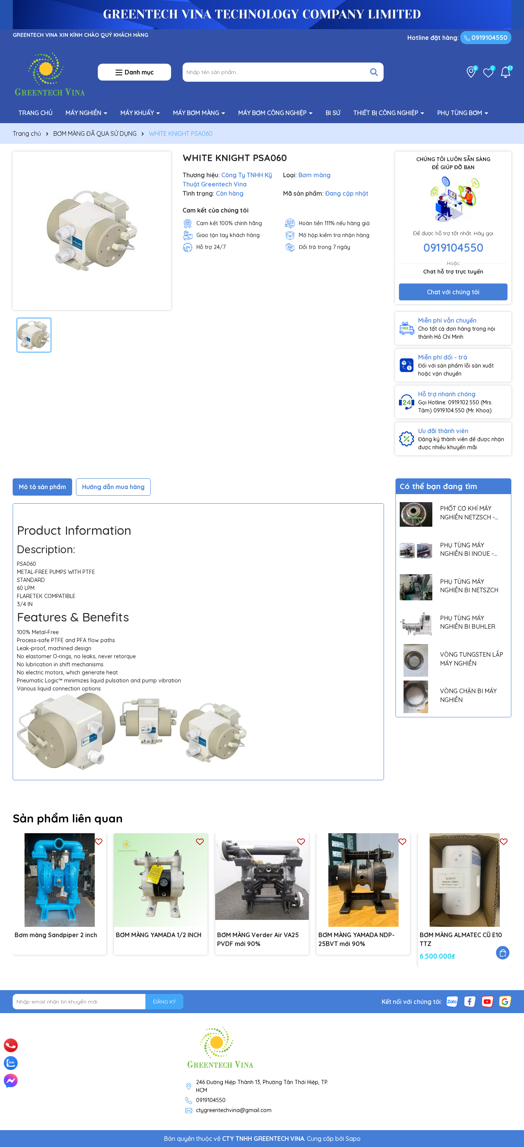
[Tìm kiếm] (374, 72)
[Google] (505, 1001)
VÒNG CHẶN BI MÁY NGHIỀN (468, 695)
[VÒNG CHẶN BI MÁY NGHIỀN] (416, 697)
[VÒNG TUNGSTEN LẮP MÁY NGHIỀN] (416, 660)
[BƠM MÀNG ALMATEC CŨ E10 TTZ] (464, 880)
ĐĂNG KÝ (164, 1001)
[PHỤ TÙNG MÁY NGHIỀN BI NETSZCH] (416, 587)
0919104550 (489, 37)
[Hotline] (11, 1045)
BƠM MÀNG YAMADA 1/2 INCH (158, 935)
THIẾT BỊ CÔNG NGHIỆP (386, 113)
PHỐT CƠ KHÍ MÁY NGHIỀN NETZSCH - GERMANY (467, 512)
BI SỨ (333, 113)
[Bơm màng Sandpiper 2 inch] (59, 880)
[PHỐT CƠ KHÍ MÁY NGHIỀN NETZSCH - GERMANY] (416, 514)
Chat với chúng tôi (453, 292)
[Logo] (49, 71)
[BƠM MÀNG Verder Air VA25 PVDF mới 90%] (262, 880)
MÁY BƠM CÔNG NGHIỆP (273, 113)
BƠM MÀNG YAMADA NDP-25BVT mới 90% (356, 939)
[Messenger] (11, 1081)
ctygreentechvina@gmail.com (234, 1110)
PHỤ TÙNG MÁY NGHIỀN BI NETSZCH (469, 586)
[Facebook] (470, 1001)
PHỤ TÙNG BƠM (460, 113)
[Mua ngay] (502, 952)
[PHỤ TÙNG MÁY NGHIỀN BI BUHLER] (416, 624)
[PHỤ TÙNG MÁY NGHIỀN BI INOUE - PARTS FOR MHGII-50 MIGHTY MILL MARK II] (416, 550)
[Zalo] (452, 1001)
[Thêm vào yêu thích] (98, 841)
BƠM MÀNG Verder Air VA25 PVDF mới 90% (258, 939)
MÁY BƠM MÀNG (197, 113)
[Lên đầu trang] (507, 1035)
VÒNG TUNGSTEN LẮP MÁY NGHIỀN (471, 659)
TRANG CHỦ (35, 113)
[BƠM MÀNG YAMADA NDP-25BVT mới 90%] (363, 880)
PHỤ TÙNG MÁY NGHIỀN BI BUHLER (467, 622)
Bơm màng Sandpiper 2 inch (56, 935)
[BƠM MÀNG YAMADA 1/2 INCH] (161, 880)
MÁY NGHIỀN (84, 113)
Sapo (353, 1138)
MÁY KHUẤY (137, 113)
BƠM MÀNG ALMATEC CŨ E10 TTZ (461, 939)
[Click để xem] (92, 231)
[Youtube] (487, 1001)
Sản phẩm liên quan (68, 818)
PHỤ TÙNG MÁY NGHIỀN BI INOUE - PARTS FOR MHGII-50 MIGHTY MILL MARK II (470, 549)
